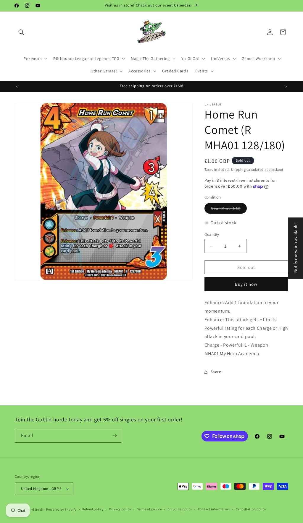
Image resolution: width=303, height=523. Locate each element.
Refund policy (92, 509)
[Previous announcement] (16, 86)
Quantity (211, 234)
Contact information (214, 509)
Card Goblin (36, 509)
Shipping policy (180, 509)
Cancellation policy (251, 509)
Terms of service (149, 509)
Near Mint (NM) (226, 208)
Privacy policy (120, 509)
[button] (21, 32)
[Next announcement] (286, 86)
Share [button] (215, 371)
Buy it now (246, 284)
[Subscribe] (114, 436)
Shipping (238, 169)
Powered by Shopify (61, 509)
